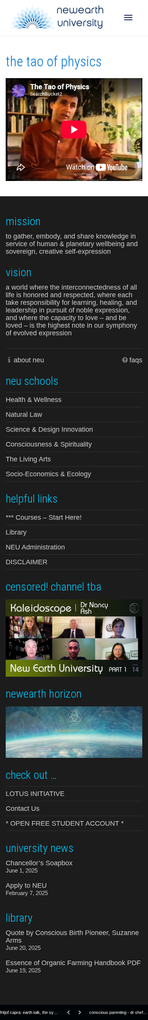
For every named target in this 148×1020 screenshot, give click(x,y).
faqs (135, 360)
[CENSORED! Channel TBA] (74, 637)
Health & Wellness (33, 400)
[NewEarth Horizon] (74, 731)
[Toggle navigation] (128, 17)
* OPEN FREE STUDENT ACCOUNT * (65, 823)
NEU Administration (35, 547)
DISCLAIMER (26, 562)
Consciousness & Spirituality (49, 444)
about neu (29, 360)
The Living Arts (28, 459)
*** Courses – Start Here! (44, 517)
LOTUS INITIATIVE (35, 793)
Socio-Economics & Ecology (48, 474)
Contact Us (22, 808)
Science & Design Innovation (49, 429)
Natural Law (24, 414)
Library (16, 532)
